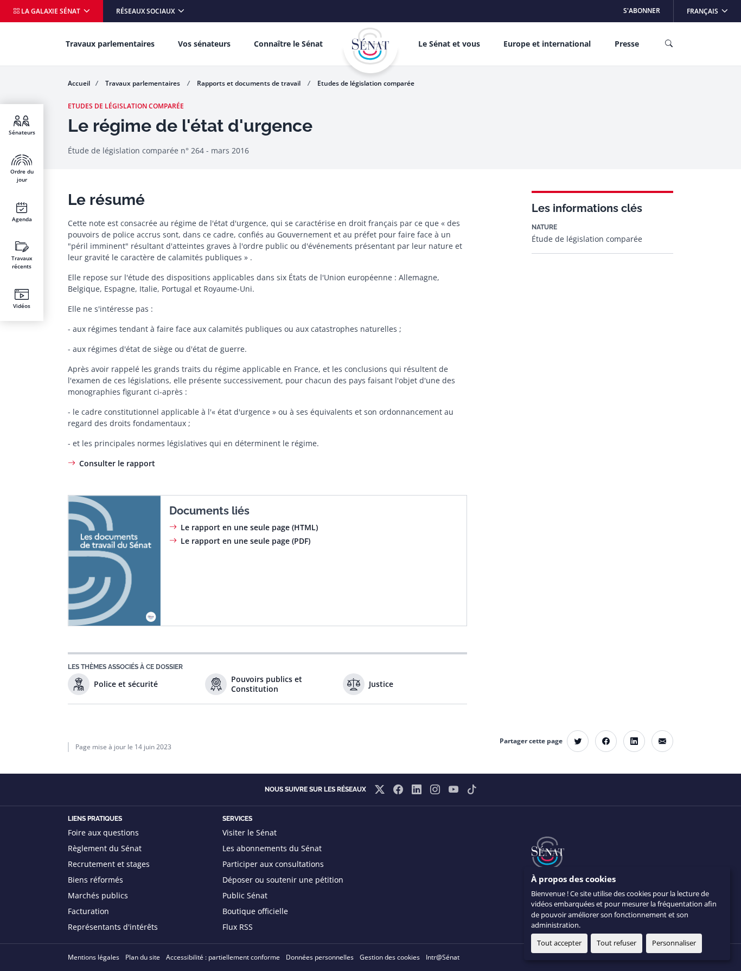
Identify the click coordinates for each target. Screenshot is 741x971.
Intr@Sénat (442, 957)
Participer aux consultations (273, 864)
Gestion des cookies (390, 957)
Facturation (88, 911)
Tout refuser (616, 943)
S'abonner (641, 10)
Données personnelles (320, 957)
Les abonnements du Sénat (272, 848)
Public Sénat (244, 895)
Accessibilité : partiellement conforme (223, 957)
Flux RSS (237, 927)
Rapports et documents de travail (249, 83)
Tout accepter (559, 943)
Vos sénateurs (204, 43)
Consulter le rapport (117, 463)
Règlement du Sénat (105, 848)
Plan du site (142, 957)
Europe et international (547, 43)
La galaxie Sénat (51, 11)
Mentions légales (93, 957)
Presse (627, 43)
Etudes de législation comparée (365, 83)
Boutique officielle (255, 911)
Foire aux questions (103, 832)
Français (713, 10)
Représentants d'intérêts (113, 927)
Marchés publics (98, 895)
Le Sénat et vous (449, 43)
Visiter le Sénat (249, 832)
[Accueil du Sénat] (370, 46)
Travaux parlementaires (110, 43)
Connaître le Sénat (288, 43)
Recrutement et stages (109, 864)
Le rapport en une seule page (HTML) (249, 527)
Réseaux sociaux (146, 11)
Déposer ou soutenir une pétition (282, 879)
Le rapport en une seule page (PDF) (245, 541)
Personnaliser (674, 943)
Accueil (79, 83)
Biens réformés (95, 879)
